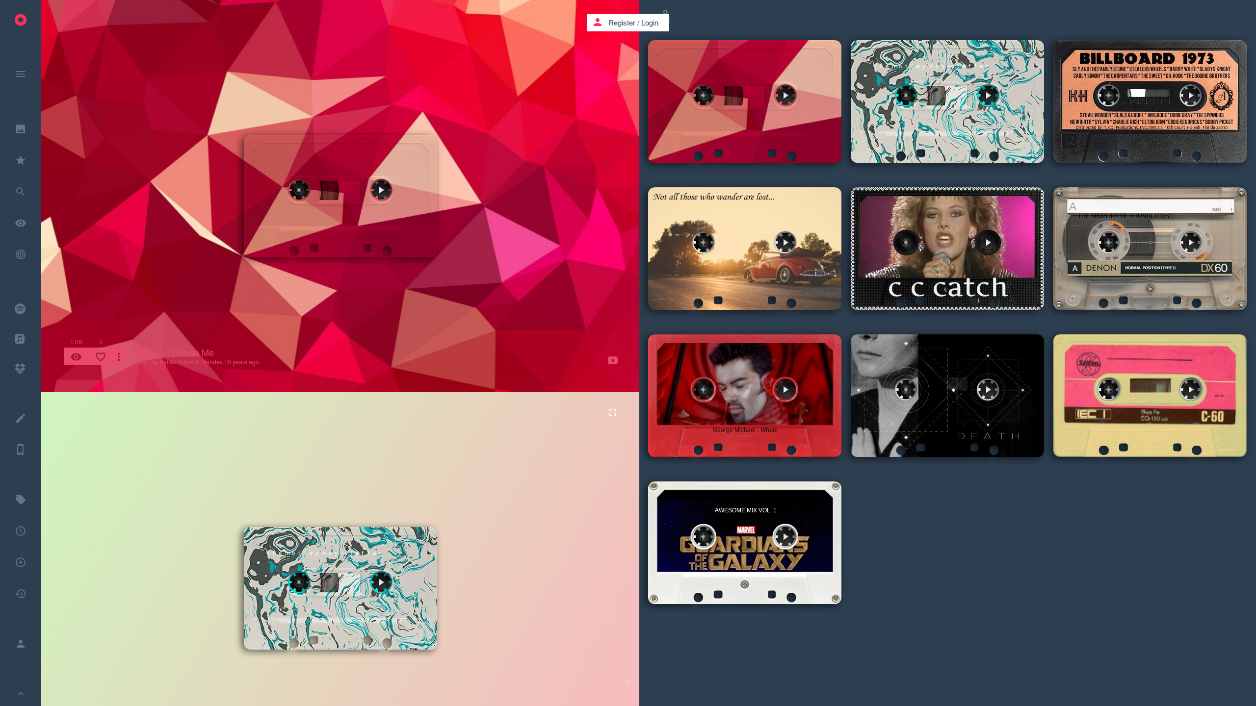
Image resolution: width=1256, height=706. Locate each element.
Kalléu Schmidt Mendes (191, 361)
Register (621, 22)
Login (649, 22)
